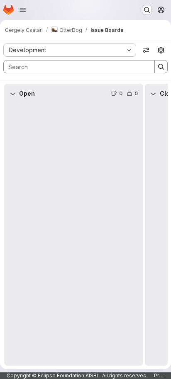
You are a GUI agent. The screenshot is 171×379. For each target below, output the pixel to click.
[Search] (161, 66)
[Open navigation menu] (22, 10)
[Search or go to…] (147, 10)
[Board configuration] (161, 50)
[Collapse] (12, 94)
